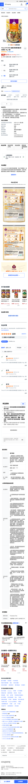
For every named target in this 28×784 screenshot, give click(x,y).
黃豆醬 (15, 693)
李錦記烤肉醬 (4, 699)
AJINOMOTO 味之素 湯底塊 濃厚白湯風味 (11, 727)
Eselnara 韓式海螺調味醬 (7, 729)
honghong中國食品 (12, 701)
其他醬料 (23, 685)
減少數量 (11, 104)
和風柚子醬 (3, 693)
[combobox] (21, 347)
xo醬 (15, 703)
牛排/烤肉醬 (15, 680)
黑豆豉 (19, 693)
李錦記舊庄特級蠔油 (19, 695)
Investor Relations (11, 745)
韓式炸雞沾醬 (21, 699)
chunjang (10, 690)
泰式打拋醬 (3, 690)
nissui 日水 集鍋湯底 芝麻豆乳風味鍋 (10, 719)
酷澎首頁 (3, 12)
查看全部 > (16, 623)
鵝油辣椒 (15, 699)
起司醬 (11, 695)
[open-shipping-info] (13, 87)
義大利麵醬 (3, 680)
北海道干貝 (3, 706)
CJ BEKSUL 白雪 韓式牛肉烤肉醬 (9, 723)
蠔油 (11, 682)
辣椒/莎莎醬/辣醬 (4, 682)
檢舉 (22, 439)
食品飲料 (8, 12)
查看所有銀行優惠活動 (12, 99)
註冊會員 (21, 1)
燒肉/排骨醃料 (4, 685)
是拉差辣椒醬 (10, 697)
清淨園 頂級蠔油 (5, 725)
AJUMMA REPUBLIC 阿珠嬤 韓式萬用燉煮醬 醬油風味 (13, 733)
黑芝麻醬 (17, 706)
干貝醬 (18, 703)
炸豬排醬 (9, 680)
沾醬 (7, 695)
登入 (17, 1)
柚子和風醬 (3, 697)
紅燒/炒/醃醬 (16, 682)
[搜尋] (25, 8)
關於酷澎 (3, 745)
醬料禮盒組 (17, 685)
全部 (3, 8)
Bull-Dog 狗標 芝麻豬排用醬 (8, 715)
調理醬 (18, 12)
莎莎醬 (9, 699)
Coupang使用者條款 (21, 745)
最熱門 (3, 347)
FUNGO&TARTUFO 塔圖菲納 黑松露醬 (10, 736)
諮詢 (23, 403)
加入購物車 (7, 781)
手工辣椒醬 (20, 690)
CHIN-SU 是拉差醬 (6, 738)
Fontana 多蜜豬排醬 (6, 717)
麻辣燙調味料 (10, 706)
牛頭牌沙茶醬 (4, 701)
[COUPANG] (5, 762)
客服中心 (25, 1)
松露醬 (19, 701)
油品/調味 (14, 12)
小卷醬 (10, 703)
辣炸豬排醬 (4, 713)
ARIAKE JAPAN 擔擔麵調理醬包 (9, 711)
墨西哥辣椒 (10, 693)
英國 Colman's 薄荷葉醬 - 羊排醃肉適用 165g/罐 (12, 721)
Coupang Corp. (11, 91)
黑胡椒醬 (3, 695)
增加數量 (2, 104)
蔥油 (16, 697)
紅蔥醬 (14, 690)
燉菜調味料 (11, 685)
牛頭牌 (19, 697)
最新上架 (8, 347)
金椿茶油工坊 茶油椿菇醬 (7, 731)
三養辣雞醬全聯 (4, 703)
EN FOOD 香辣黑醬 (6, 734)
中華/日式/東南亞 (4, 16)
